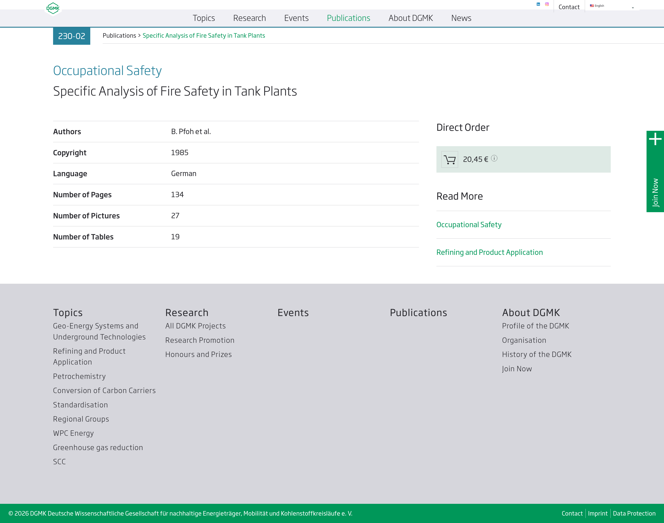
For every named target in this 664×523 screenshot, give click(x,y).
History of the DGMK (537, 354)
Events (293, 312)
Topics (68, 312)
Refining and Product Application (489, 252)
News (461, 18)
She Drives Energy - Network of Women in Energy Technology (302, 33)
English (599, 5)
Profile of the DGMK (536, 326)
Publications (419, 312)
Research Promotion (200, 340)
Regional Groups (81, 419)
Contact (572, 513)
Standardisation (80, 405)
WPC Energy (73, 433)
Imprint (598, 513)
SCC (59, 461)
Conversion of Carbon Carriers (104, 390)
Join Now (655, 192)
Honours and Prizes (198, 354)
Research (187, 312)
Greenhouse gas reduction (98, 447)
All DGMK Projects (195, 326)
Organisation (524, 340)
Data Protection (634, 513)
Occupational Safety (469, 224)
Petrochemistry (79, 376)
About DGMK (531, 312)
